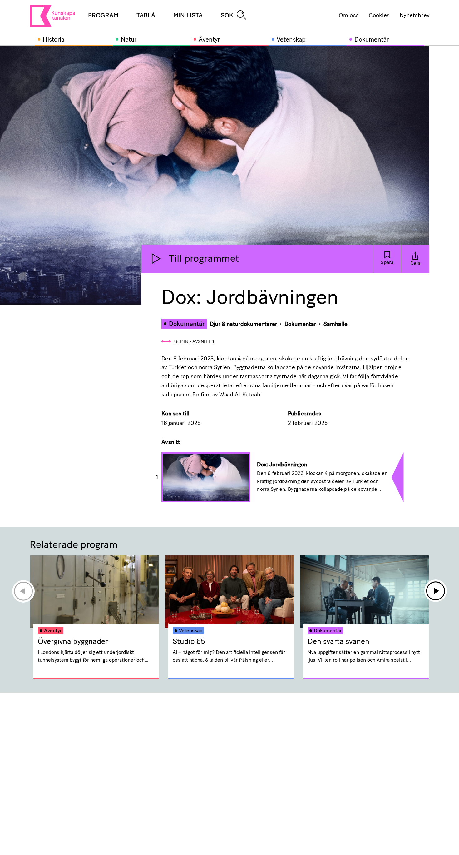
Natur (128, 40)
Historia (53, 40)
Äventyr (209, 40)
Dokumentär (371, 40)
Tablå (145, 16)
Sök (227, 16)
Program (103, 16)
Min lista (188, 16)
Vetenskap (291, 40)
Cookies (379, 16)
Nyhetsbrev (414, 16)
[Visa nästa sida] (435, 591)
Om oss (349, 16)
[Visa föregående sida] (23, 591)
